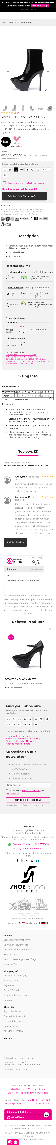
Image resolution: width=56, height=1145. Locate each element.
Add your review (15, 542)
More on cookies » (28, 9)
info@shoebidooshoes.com (29, 848)
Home (4, 22)
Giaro (21, 326)
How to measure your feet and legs (23, 738)
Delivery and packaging (15, 975)
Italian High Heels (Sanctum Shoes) (27, 1089)
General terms (11, 1026)
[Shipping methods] (10, 219)
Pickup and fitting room (16, 995)
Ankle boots (29, 357)
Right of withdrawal (13, 1011)
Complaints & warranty (15, 1016)
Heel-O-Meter (11, 954)
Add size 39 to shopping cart (23, 196)
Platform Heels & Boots (19, 363)
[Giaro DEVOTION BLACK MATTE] (28, 653)
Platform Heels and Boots (21, 355)
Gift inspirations (40, 361)
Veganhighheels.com (15, 1103)
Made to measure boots (18, 743)
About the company (14, 1031)
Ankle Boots (13, 357)
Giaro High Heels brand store (22, 1093)
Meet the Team (11, 964)
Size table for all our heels (18, 736)
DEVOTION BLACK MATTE (20, 679)
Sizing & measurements (16, 945)
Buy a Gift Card (11, 990)
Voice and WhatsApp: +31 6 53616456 (30, 844)
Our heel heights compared (17, 949)
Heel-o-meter (15, 287)
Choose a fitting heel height (20, 741)
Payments (9, 985)
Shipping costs (11, 980)
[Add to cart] (4, 196)
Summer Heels (14, 359)
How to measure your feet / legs (20, 959)
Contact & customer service (18, 940)
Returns (8, 1000)
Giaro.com (43, 1093)
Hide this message (40, 6)
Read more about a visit (16, 1069)
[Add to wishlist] (49, 196)
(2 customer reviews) (25, 113)
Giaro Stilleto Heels (18, 361)
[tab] (28, 237)
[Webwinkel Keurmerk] (6, 224)
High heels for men (35, 359)
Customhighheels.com (39, 1103)
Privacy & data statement (16, 1021)
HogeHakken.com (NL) (38, 1100)
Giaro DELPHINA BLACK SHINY (21, 22)
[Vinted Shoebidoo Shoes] (37, 861)
